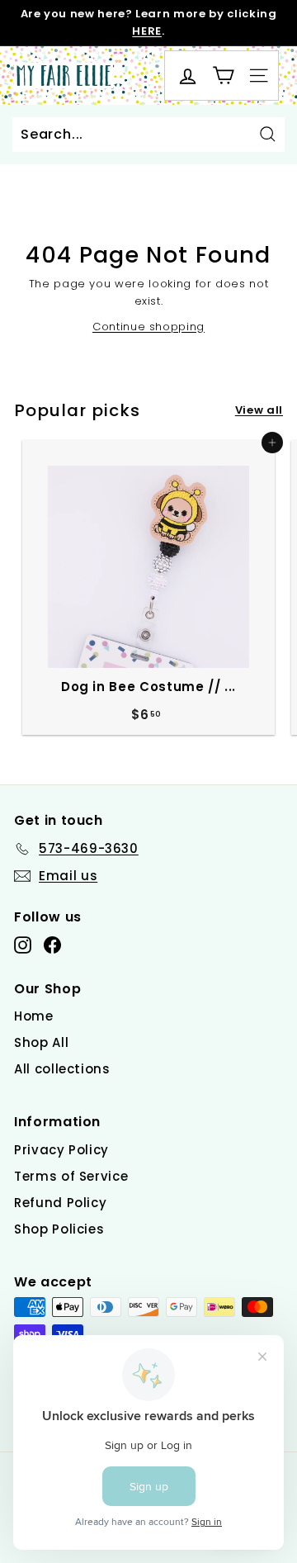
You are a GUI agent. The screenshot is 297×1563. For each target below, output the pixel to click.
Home (34, 1016)
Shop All (41, 1042)
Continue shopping (148, 326)
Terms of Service (71, 1176)
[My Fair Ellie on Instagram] (22, 945)
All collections (62, 1069)
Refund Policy (60, 1202)
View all (259, 410)
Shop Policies (59, 1229)
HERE (147, 31)
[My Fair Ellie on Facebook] (52, 945)
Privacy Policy (61, 1149)
